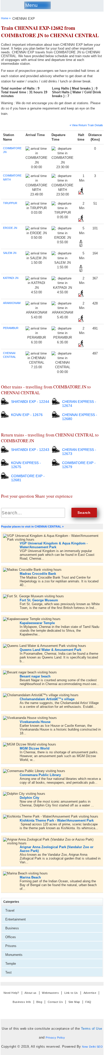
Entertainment (15, 919)
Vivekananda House (35, 722)
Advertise (90, 992)
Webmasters (50, 992)
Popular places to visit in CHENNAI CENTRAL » (32, 526)
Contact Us (55, 1001)
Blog (39, 1001)
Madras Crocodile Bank (38, 574)
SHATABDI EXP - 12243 (30, 450)
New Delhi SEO (92, 1046)
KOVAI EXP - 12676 (27, 415)
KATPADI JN (10, 277)
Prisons (10, 946)
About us (30, 992)
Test (8, 972)
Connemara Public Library (40, 775)
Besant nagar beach (35, 676)
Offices (10, 937)
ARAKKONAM (11, 302)
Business (12, 928)
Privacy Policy (55, 1037)
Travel (9, 910)
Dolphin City (29, 798)
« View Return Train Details (86, 125)
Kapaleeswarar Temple (37, 623)
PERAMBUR (10, 327)
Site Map (74, 1001)
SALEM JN (9, 252)
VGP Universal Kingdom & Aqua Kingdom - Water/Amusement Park (54, 545)
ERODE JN (10, 227)
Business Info (22, 1001)
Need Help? (11, 992)
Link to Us (71, 992)
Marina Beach (30, 877)
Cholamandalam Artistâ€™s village (47, 699)
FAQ (88, 1001)
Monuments (13, 955)
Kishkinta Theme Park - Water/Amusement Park (57, 820)
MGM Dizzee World (34, 748)
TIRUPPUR (10, 203)
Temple (10, 963)
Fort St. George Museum (39, 600)
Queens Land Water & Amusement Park (50, 650)
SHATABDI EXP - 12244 (30, 402)
